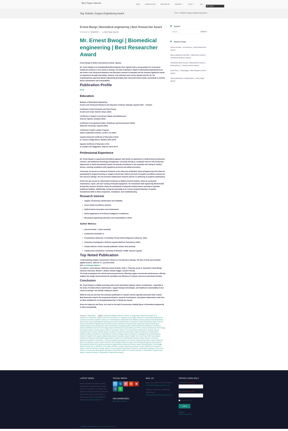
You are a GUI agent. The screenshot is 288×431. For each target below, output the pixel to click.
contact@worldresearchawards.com (159, 395)
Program (178, 4)
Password (186, 391)
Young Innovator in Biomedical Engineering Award (104, 352)
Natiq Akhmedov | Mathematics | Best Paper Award (187, 79)
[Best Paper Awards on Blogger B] (131, 383)
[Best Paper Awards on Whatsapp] (120, 389)
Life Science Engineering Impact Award (141, 340)
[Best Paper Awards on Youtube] (136, 383)
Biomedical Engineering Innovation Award (101, 324)
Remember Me (186, 400)
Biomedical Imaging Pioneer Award (123, 326)
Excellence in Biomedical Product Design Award (110, 334)
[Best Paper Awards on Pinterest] (125, 383)
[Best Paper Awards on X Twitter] (115, 383)
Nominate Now (150, 4)
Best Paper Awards (91, 2)
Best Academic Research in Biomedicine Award (108, 320)
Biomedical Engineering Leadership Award (134, 324)
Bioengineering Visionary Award (106, 322)
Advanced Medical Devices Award (116, 315)
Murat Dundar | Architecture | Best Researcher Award (188, 48)
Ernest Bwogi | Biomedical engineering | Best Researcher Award (121, 27)
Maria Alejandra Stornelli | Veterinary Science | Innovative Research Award (188, 56)
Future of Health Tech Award (90, 336)
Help (201, 4)
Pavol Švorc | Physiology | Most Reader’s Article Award (188, 71)
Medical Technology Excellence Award (119, 342)
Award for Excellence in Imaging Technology (119, 317)
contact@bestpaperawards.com (158, 385)
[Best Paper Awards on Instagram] (115, 389)
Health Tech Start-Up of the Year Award (145, 336)
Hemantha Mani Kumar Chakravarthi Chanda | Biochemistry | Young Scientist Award (188, 64)
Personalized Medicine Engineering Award (96, 344)
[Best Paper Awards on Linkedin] (120, 383)
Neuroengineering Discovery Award (147, 342)
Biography (91, 315)
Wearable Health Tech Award (124, 350)
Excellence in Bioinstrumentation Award (124, 332)
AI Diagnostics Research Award (141, 315)
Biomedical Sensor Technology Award (100, 328)
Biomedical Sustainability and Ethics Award (131, 328)
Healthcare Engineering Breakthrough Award (97, 338)
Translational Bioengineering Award (99, 350)
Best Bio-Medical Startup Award (138, 320)
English (211, 6)
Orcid (82, 90)
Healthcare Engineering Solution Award (129, 338)
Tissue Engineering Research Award (124, 348)
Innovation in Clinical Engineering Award (110, 340)
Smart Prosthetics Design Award (98, 348)
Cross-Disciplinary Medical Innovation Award (142, 330)
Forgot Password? (185, 414)
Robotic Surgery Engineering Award (125, 346)
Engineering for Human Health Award (94, 332)
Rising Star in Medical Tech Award (98, 346)
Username (187, 382)
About (190, 4)
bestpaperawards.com (95, 395)
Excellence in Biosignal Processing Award (144, 334)
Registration (165, 4)
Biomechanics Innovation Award (131, 322)
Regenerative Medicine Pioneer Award (127, 344)
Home (138, 4)
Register (182, 412)
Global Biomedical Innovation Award (116, 336)
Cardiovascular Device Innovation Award (109, 330)
